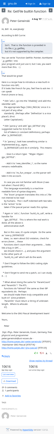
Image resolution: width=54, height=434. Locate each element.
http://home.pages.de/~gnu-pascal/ (20, 347)
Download (10, 381)
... (4, 40)
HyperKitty (27, 429)
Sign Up (46, 3)
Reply (7, 356)
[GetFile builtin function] (50, 10)
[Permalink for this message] (50, 353)
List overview (8, 374)
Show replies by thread (40, 360)
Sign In (31, 3)
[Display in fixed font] (46, 353)
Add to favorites (13, 395)
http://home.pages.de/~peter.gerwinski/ (22, 341)
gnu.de (12, 3)
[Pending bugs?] (3, 10)
